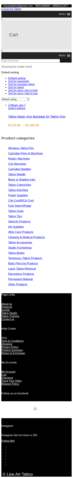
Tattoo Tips (15, 216)
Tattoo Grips (16, 211)
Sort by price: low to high (23, 90)
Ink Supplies (16, 226)
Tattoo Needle (16, 174)
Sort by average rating (21, 84)
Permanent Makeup (20, 279)
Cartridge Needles (19, 169)
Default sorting (17, 78)
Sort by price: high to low (23, 93)
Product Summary (12, 350)
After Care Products (20, 232)
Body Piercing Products (23, 263)
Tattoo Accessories (20, 242)
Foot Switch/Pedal (19, 205)
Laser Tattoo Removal (22, 268)
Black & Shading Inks (21, 179)
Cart (3, 374)
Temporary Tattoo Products (25, 258)
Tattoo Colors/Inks (19, 184)
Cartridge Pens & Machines (25, 153)
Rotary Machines (19, 158)
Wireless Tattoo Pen (21, 148)
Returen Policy (10, 384)
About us (6, 304)
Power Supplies (18, 195)
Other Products (18, 284)
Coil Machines (17, 163)
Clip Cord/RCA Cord (21, 200)
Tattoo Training (10, 316)
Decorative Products (21, 274)
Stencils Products (19, 221)
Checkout (7, 377)
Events (5, 310)
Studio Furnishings (20, 247)
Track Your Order (11, 380)
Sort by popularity (18, 81)
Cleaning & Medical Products (26, 237)
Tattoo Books (16, 253)
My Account (8, 371)
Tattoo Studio (9, 313)
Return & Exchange (13, 353)
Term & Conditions (12, 341)
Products (6, 307)
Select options (16, 108)
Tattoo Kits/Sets (18, 190)
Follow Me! (8, 440)
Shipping (6, 344)
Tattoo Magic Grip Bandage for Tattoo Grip (36, 116)
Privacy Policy (10, 347)
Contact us (7, 319)
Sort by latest (16, 87)
